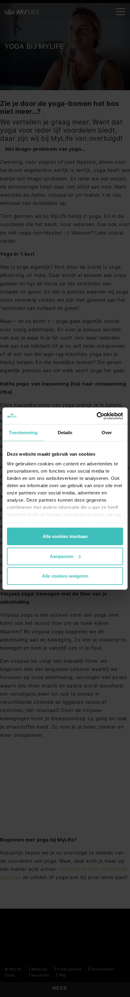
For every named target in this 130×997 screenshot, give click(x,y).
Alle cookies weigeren (65, 576)
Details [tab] (65, 432)
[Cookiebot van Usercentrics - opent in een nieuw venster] (96, 416)
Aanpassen (61, 556)
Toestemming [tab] (23, 432)
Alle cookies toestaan (65, 536)
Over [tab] (107, 432)
